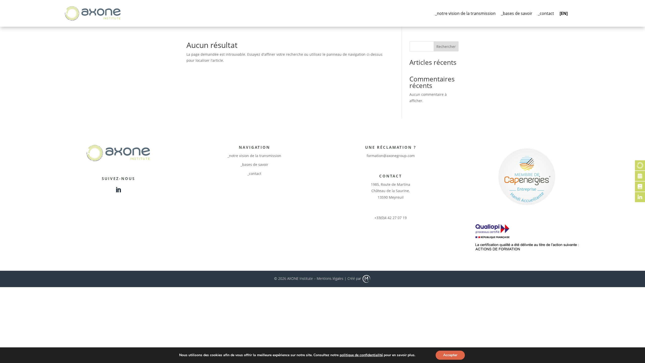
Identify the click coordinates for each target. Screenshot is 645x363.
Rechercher (446, 46)
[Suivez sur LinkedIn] (118, 190)
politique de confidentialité (361, 355)
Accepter (450, 355)
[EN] (564, 13)
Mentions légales (330, 278)
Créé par (354, 278)
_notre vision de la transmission (465, 13)
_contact (546, 13)
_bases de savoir (516, 13)
